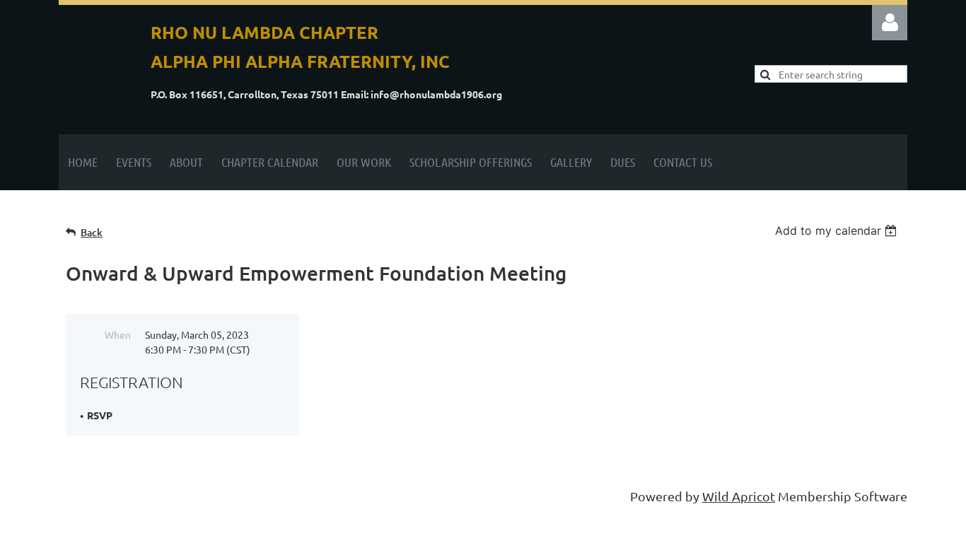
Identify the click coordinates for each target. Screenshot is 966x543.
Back (92, 232)
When (118, 334)
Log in (889, 22)
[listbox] (837, 230)
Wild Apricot (738, 496)
